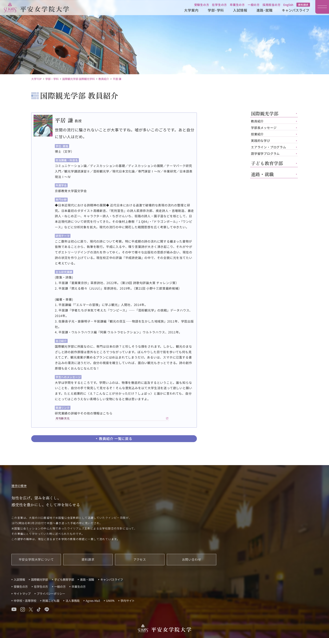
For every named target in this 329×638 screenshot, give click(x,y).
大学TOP (36, 79)
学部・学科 (52, 79)
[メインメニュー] (322, 7)
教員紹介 (103, 79)
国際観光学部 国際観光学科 (78, 79)
